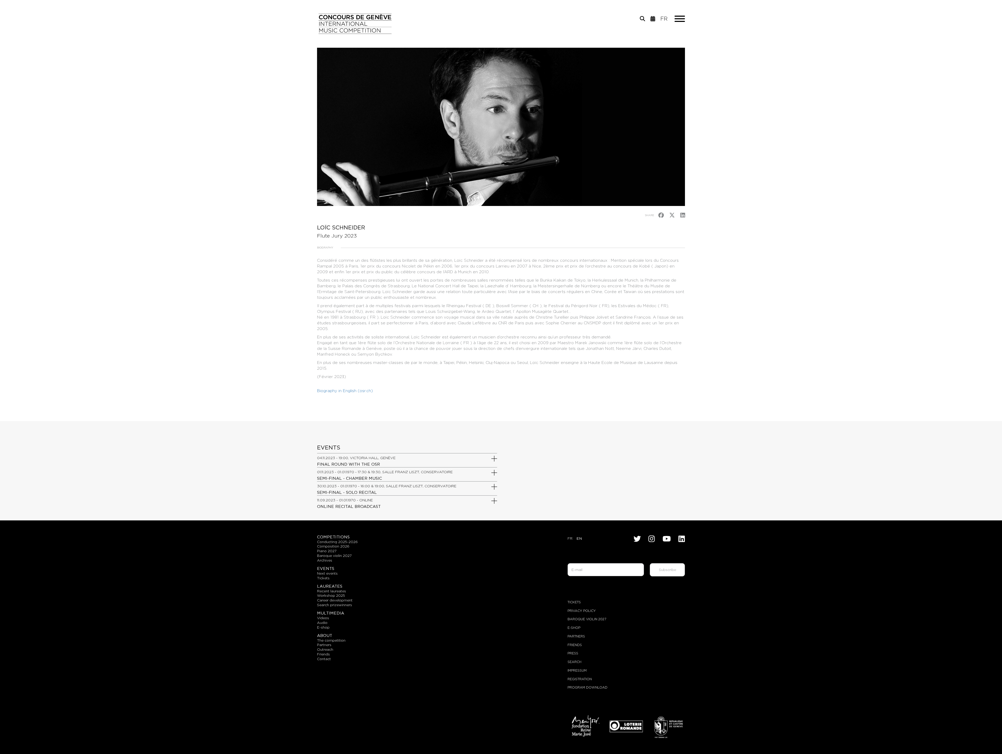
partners (324, 645)
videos (323, 618)
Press (573, 653)
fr (663, 19)
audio (322, 623)
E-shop (323, 627)
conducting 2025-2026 (337, 542)
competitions (333, 536)
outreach (325, 649)
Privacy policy (582, 611)
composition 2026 (333, 546)
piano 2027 (327, 551)
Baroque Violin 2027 (587, 619)
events (325, 568)
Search (574, 662)
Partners (576, 636)
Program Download (587, 687)
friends (323, 654)
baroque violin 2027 (334, 556)
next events (327, 573)
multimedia (330, 613)
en (579, 538)
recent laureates (331, 591)
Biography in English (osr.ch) (345, 390)
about (324, 635)
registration (580, 679)
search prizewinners (334, 605)
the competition (331, 640)
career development (335, 600)
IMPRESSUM (577, 670)
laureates (329, 586)
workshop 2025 (331, 595)
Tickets (574, 602)
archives (324, 560)
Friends (575, 645)
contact (324, 659)
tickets (323, 578)
